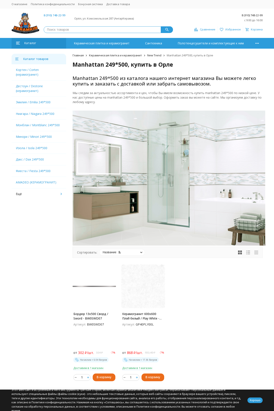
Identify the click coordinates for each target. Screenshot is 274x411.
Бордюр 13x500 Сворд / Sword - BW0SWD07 (90, 316)
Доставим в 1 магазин (88, 368)
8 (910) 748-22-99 (54, 15)
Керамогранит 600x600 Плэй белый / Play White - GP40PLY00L (140, 316)
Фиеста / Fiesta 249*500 (33, 171)
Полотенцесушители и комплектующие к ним (211, 43)
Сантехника (153, 43)
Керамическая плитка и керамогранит (102, 43)
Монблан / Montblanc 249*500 (38, 125)
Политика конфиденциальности (53, 4)
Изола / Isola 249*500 (31, 148)
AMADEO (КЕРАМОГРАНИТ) (36, 182)
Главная (78, 55)
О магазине (19, 4)
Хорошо (255, 400)
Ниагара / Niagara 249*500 (35, 114)
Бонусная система (90, 4)
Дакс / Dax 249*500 (30, 159)
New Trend (154, 55)
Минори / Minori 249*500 (34, 137)
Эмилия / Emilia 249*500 (33, 102)
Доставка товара (118, 4)
